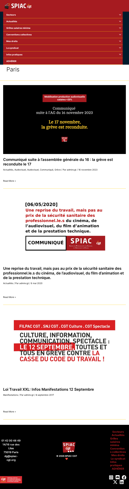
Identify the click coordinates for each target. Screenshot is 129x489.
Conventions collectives (118, 450)
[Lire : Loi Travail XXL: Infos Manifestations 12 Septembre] (64, 347)
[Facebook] (124, 477)
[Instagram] (111, 477)
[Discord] (117, 477)
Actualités (8, 169)
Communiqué (46, 169)
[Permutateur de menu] (119, 15)
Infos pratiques (116, 463)
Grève (58, 169)
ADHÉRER (118, 468)
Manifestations (10, 395)
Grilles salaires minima (115, 442)
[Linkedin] (121, 482)
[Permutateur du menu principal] (123, 6)
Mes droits (118, 455)
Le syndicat (118, 458)
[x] (115, 482)
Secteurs (118, 431)
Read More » (9, 181)
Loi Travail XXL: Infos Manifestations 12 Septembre (48, 389)
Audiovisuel (20, 169)
